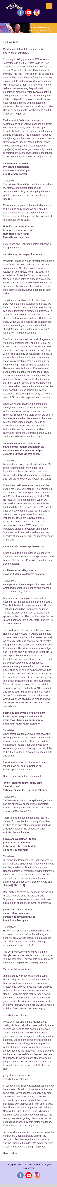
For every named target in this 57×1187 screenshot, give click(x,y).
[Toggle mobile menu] (49, 6)
